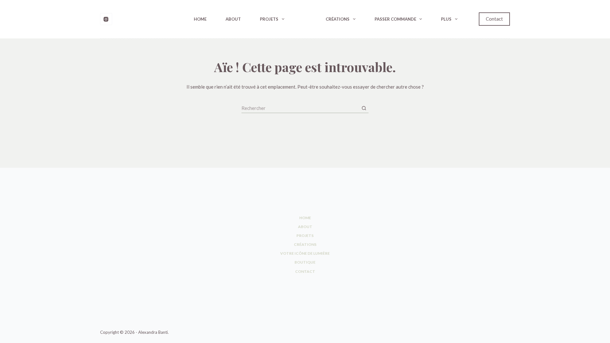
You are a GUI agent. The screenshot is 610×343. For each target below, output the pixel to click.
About (233, 19)
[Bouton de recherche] (364, 108)
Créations (337, 19)
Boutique (305, 262)
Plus (446, 19)
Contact (494, 19)
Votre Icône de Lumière (305, 253)
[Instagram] (106, 19)
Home (200, 19)
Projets (269, 19)
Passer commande (395, 19)
